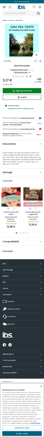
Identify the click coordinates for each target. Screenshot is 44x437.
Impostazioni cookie (22, 428)
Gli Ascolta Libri (20, 72)
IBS (11, 84)
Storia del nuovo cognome (33, 213)
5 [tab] (25, 233)
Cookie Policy (35, 423)
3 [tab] (20, 233)
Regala (24, 97)
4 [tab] (23, 233)
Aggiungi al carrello (23, 91)
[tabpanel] (22, 40)
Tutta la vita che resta (11, 213)
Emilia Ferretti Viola (19, 70)
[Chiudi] (41, 386)
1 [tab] (16, 233)
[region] (22, 410)
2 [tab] (18, 233)
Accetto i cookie (22, 433)
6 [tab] (27, 233)
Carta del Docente (27, 118)
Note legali (8, 251)
